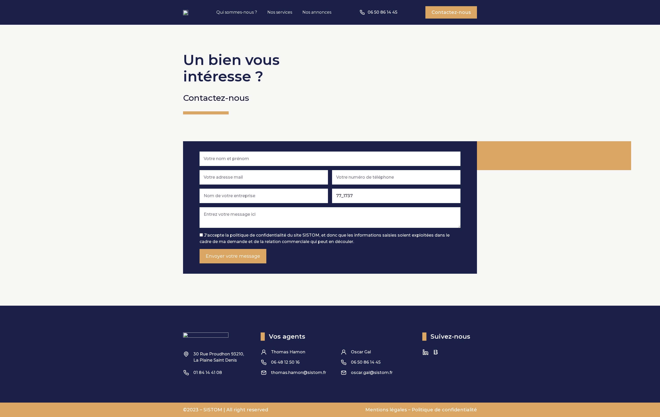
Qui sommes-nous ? (236, 12)
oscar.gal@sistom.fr (372, 372)
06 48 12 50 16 (285, 362)
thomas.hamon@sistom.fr (298, 372)
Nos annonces (316, 12)
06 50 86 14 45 (366, 362)
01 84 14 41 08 (207, 372)
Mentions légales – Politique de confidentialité (421, 410)
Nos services (279, 12)
